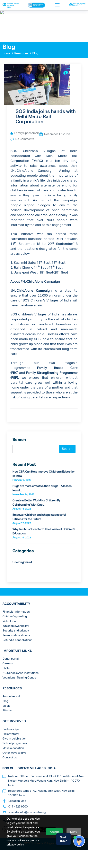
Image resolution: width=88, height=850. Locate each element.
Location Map (17, 800)
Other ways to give (14, 752)
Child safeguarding (14, 616)
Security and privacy (15, 630)
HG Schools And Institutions (20, 673)
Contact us (9, 757)
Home (6, 53)
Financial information (16, 611)
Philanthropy (10, 734)
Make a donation (13, 748)
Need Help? (63, 839)
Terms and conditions (16, 635)
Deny (73, 831)
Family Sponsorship (26, 133)
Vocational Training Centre (19, 677)
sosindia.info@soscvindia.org (27, 812)
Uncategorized (22, 562)
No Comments (24, 139)
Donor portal (10, 658)
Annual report (11, 696)
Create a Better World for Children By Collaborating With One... (36, 504)
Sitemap (7, 710)
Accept (54, 831)
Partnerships (10, 729)
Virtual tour (9, 621)
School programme (14, 743)
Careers (7, 663)
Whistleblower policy (15, 626)
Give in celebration (14, 738)
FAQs (5, 668)
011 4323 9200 (18, 806)
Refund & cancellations (17, 640)
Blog (5, 701)
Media (6, 705)
